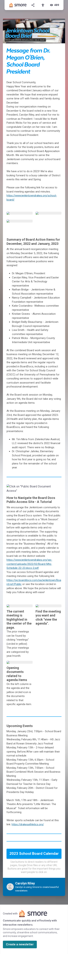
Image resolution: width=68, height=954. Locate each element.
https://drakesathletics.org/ (28, 824)
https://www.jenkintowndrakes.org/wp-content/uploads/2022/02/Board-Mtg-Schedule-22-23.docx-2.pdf (29, 564)
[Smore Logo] (18, 5)
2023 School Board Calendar (34, 853)
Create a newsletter (20, 944)
